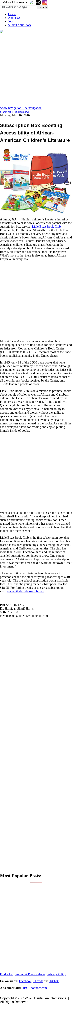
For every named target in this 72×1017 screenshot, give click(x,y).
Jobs (11, 21)
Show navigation (10, 108)
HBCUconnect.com (34, 988)
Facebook (25, 981)
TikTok (54, 981)
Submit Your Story (19, 25)
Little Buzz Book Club (46, 226)
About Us (14, 17)
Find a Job (6, 974)
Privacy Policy (56, 974)
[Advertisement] (36, 70)
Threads (38, 981)
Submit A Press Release (30, 974)
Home (12, 14)
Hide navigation (31, 108)
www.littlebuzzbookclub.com (25, 591)
